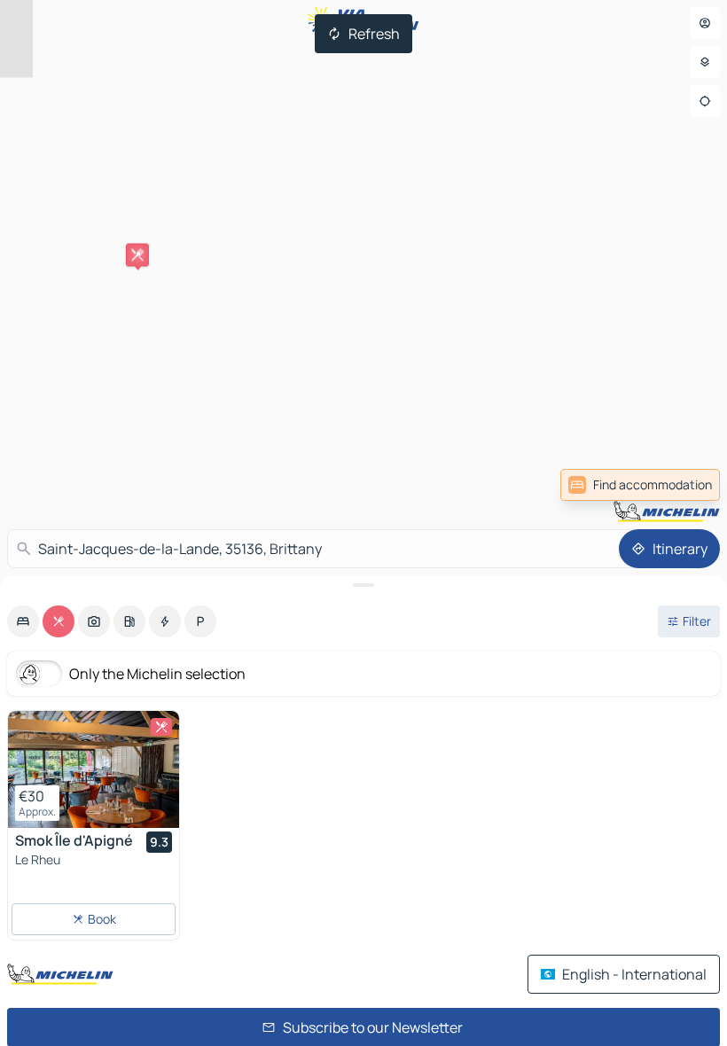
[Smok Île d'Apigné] (93, 769)
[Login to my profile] (705, 23)
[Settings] (705, 62)
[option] (23, 621)
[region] (93, 769)
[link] (681, 485)
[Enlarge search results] (363, 585)
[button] (137, 255)
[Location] (705, 101)
